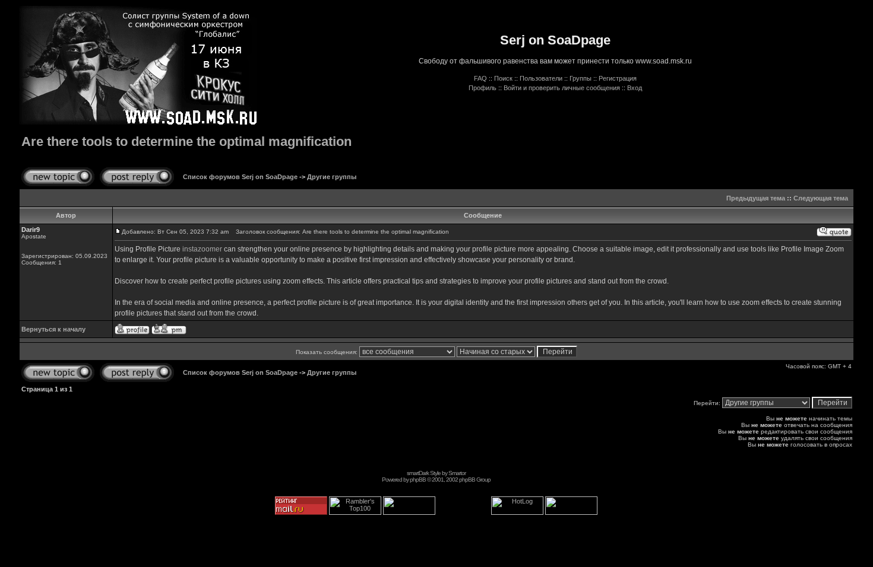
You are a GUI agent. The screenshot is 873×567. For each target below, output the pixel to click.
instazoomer (202, 249)
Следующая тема (820, 198)
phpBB (418, 479)
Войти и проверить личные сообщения (562, 87)
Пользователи (541, 78)
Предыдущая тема (755, 198)
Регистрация (618, 78)
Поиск (503, 78)
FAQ (480, 78)
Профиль (482, 87)
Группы (581, 78)
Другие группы (331, 176)
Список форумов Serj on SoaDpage (240, 176)
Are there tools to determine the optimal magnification (186, 141)
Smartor (457, 473)
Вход (634, 87)
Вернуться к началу (53, 329)
